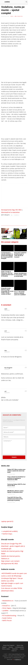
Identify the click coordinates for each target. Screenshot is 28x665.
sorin (5, 309)
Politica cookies (6, 649)
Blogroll (4, 647)
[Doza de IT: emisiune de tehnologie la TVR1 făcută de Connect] (20, 248)
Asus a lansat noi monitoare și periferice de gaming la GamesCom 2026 (16, 478)
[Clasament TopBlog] (14, 628)
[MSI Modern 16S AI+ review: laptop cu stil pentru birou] (4, 491)
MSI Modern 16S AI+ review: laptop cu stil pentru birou (15, 491)
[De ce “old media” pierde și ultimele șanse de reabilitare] (20, 285)
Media (11, 16)
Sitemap (11, 647)
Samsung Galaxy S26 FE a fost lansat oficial (16, 485)
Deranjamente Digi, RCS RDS (11, 210)
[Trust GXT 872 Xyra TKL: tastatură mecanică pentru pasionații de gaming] (4, 498)
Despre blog (20, 645)
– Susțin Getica (6, 618)
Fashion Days (7, 534)
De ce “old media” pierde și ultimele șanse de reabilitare (20, 293)
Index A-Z (14, 650)
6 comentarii (19, 16)
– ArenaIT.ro (5, 606)
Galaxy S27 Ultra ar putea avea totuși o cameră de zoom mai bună (16, 471)
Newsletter (15, 649)
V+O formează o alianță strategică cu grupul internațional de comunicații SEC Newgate (7, 255)
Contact (22, 649)
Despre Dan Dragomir (8, 645)
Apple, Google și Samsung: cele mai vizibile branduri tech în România (7, 274)
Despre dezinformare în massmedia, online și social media (20, 275)
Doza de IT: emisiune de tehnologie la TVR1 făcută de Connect (20, 255)
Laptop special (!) (7, 521)
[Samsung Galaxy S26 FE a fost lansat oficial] (4, 485)
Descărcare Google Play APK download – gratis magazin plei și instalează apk (13, 546)
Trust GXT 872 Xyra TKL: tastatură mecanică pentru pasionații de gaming (15, 499)
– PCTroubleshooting (8, 615)
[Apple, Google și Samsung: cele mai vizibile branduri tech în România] (7, 266)
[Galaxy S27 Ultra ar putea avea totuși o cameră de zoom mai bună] (4, 470)
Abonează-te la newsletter (10, 212)
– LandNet (4, 611)
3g (11, 215)
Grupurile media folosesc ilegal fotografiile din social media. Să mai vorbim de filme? (7, 291)
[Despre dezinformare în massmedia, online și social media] (20, 267)
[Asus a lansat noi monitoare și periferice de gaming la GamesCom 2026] (4, 477)
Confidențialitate (19, 647)
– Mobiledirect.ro (7, 601)
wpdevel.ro (18, 659)
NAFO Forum (7, 620)
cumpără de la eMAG (10, 531)
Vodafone (16, 215)
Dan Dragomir (8, 367)
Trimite (14, 457)
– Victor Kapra (6, 608)
